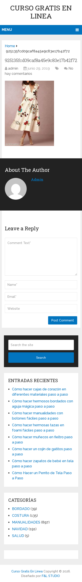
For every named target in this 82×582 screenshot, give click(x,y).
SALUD (18, 536)
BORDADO (21, 509)
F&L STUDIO (51, 576)
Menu (7, 30)
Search (41, 357)
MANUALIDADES (26, 522)
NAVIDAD (20, 529)
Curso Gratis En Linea (41, 11)
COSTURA (20, 515)
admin (13, 68)
